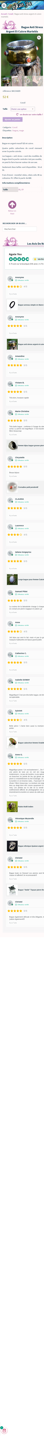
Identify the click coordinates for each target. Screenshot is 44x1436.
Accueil (4, 14)
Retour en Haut (12, 212)
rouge (21, 130)
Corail (10, 14)
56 (19, 189)
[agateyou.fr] (22, 11)
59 (22, 189)
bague (15, 130)
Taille (5, 109)
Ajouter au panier (12, 119)
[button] (39, 38)
